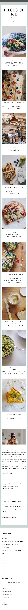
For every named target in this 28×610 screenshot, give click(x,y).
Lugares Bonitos (11, 146)
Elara (3, 602)
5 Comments (14, 232)
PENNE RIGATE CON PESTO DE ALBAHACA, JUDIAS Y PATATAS (14, 373)
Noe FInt (4, 571)
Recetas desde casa (13, 59)
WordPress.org (6, 597)
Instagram (4, 501)
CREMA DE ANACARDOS (14, 325)
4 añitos (8, 547)
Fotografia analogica (17, 499)
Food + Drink (6, 59)
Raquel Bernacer (6, 574)
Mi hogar (21, 504)
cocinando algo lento (12, 544)
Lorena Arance (5, 550)
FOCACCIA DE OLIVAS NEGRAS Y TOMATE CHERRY (14, 107)
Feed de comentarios (7, 594)
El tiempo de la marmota (8, 557)
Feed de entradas (6, 591)
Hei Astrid (4, 560)
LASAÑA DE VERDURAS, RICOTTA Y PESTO (14, 236)
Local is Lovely (6, 566)
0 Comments (13, 60)
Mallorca (16, 146)
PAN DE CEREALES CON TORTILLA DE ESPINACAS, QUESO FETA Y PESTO (14, 280)
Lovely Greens (5, 569)
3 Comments (14, 415)
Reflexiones (5, 509)
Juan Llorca (5, 563)
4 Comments (14, 275)
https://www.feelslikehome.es (8, 488)
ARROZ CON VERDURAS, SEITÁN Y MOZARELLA (14, 64)
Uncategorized (15, 509)
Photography (6, 506)
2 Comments (14, 188)
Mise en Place (14, 150)
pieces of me (14, 11)
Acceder (4, 588)
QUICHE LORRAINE (14, 418)
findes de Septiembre (18, 541)
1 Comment (14, 369)
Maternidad (12, 504)
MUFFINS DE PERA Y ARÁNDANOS (14, 192)
